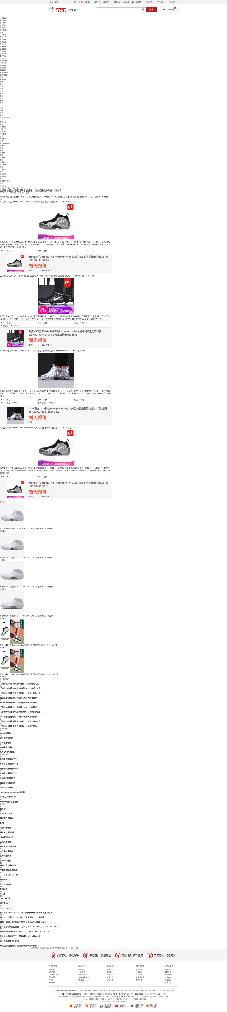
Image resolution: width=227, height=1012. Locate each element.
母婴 (1, 155)
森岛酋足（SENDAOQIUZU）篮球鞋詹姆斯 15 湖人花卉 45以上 (26, 913)
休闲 (1, 115)
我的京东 (106, 2)
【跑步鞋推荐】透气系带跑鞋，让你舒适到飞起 (19, 684)
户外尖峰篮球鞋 (6, 747)
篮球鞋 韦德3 (5, 884)
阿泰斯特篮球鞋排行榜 (9, 769)
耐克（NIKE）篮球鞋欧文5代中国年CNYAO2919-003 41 (23, 922)
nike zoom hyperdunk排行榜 (12, 792)
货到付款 (110, 969)
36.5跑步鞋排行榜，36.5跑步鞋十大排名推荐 (18, 702)
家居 (1, 110)
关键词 (72, 948)
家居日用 (3, 139)
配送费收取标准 (83, 977)
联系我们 (63, 990)
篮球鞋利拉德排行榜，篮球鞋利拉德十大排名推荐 (20, 936)
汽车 (1, 108)
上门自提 (81, 969)
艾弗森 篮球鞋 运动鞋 (9, 870)
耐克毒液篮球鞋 (6, 818)
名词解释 (3, 23)
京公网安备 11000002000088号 (76, 994)
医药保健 (3, 169)
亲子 (1, 94)
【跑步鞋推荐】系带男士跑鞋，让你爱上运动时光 (20, 721)
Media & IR (171, 990)
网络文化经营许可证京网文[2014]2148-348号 (122, 997)
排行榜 (67, 948)
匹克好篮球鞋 (5, 842)
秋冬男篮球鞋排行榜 (8, 759)
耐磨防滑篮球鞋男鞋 (8, 865)
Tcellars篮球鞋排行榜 (9, 802)
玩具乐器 (3, 164)
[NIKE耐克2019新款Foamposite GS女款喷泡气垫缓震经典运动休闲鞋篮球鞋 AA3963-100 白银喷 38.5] (56, 370)
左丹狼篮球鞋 (5, 743)
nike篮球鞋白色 (6, 837)
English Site (161, 990)
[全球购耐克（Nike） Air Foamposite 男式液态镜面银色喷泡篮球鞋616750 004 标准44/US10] (56, 447)
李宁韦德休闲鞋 (6, 851)
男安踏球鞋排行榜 (7, 783)
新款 (63, 948)
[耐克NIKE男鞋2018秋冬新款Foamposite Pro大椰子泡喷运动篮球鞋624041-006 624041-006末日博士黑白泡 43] (56, 295)
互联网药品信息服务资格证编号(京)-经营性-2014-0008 (124, 994)
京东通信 (168, 980)
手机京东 (138, 2)
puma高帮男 (5, 898)
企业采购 (126, 2)
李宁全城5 (4, 903)
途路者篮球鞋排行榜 (8, 773)
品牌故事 (3, 30)
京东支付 (116, 1001)
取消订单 (139, 980)
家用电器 (3, 122)
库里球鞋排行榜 (6, 787)
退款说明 (139, 975)
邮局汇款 (110, 977)
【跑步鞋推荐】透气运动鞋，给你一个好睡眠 (18, 707)
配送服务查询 (82, 975)
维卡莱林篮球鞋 (6, 738)
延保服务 (168, 975)
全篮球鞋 (3, 880)
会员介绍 (51, 972)
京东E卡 (168, 977)
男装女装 (3, 54)
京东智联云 (35, 948)
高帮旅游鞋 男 (6, 856)
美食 (1, 98)
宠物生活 (3, 127)
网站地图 (43, 948)
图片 (77, 948)
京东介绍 (3, 186)
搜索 (151, 9)
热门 (1, 84)
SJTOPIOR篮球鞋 (7, 752)
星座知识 (3, 65)
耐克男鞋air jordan (8, 846)
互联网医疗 (4, 75)
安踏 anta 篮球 (6, 813)
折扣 (2, 823)
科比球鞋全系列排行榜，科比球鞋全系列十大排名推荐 (22, 917)
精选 (1, 82)
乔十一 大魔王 (6, 861)
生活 (1, 89)
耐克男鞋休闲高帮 (7, 832)
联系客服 (51, 982)
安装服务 (3, 21)
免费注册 (87, 2)
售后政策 (139, 969)
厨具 (1, 124)
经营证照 (143, 999)
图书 (1, 179)
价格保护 (139, 972)
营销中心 (95, 990)
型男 (1, 103)
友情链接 (112, 990)
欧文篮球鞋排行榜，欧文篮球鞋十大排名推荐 (18, 946)
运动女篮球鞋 (5, 828)
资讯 (1, 77)
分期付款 (110, 975)
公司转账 (110, 980)
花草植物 (3, 70)
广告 (1, 120)
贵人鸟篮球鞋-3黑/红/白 (9, 941)
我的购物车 (170, 9)
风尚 (1, 91)
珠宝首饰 (3, 174)
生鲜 (1, 160)
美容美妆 (3, 42)
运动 (1, 105)
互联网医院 (4, 72)
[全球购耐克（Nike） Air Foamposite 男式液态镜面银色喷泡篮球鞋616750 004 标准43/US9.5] (56, 221)
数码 (1, 96)
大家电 (50, 980)
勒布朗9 (3, 809)
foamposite (5, 908)
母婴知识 (3, 51)
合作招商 (79, 990)
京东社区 (128, 990)
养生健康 (3, 49)
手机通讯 (3, 176)
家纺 (1, 136)
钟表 (1, 172)
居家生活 (3, 44)
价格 (53, 948)
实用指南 (3, 18)
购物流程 (51, 969)
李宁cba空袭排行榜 (8, 797)
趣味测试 (3, 80)
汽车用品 (3, 157)
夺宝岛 (167, 969)
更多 (1, 32)
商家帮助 (87, 990)
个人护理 (3, 134)
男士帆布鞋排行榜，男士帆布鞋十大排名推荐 (18, 698)
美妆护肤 (3, 153)
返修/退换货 (140, 977)
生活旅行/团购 (53, 975)
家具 (1, 141)
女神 (1, 101)
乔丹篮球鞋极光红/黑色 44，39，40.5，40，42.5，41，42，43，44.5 (29, 927)
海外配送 (81, 980)
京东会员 (117, 2)
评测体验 (3, 35)
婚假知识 (3, 68)
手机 (1, 87)
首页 (9, 188)
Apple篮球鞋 (5, 733)
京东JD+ (168, 982)
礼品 (1, 150)
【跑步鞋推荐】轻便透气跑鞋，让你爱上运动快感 (20, 693)
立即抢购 (3, 531)
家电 (1, 113)
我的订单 (97, 2)
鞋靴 (1, 167)
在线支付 (110, 972)
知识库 (48, 948)
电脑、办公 (4, 129)
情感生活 (3, 63)
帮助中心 (3, 37)
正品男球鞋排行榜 (7, 778)
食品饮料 (3, 162)
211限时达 (81, 972)
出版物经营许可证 (98, 997)
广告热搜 (58, 948)
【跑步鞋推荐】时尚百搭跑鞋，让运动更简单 (18, 726)
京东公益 (152, 990)
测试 (1, 183)
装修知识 (3, 46)
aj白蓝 (2, 894)
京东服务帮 (4, 61)
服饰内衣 (3, 131)
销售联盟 (120, 990)
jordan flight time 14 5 (10, 875)
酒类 (1, 148)
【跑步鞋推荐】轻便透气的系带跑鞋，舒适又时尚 (20, 688)
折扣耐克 (3, 889)
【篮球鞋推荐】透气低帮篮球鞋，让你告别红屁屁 (20, 712)
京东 (66, 10)
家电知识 (3, 39)
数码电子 (3, 56)
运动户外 (3, 58)
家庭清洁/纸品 (5, 143)
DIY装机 (168, 972)
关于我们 (55, 990)
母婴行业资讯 (4, 181)
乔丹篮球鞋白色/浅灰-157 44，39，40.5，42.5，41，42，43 (25, 931)
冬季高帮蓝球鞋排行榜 (9, 764)
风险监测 (136, 990)
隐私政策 (144, 990)
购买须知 (3, 28)
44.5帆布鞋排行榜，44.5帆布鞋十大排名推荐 (18, 717)
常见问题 (3, 25)
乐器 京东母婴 (5, 117)
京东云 (123, 1001)
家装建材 (3, 146)
